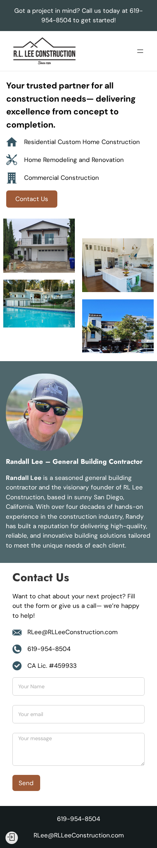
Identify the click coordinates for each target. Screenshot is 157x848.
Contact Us (31, 199)
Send (26, 783)
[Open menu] (140, 51)
